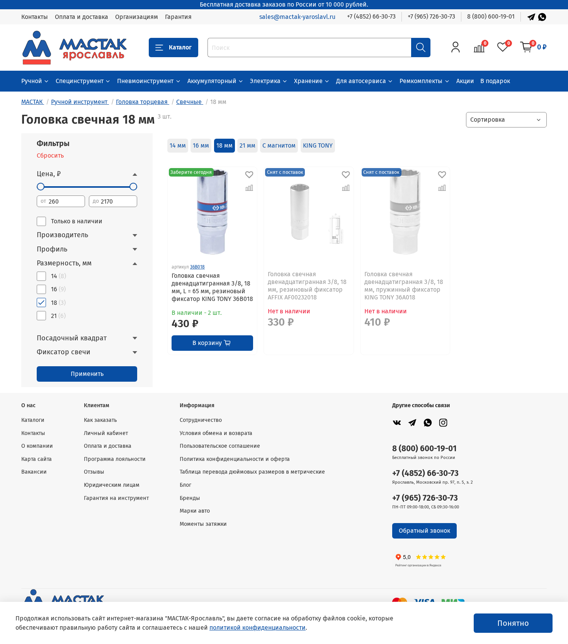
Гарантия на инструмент (116, 498)
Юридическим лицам (111, 485)
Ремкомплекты (421, 81)
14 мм (178, 145)
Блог (185, 485)
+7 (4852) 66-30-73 (371, 16)
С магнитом (279, 145)
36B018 (197, 267)
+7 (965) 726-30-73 (431, 16)
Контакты (34, 16)
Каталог (180, 47)
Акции (465, 81)
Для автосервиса (361, 81)
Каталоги (32, 420)
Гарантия (178, 16)
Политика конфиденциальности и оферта (235, 459)
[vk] (396, 422)
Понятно (513, 623)
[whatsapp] (427, 422)
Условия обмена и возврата (216, 433)
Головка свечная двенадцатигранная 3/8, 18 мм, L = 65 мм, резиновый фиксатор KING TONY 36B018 (212, 287)
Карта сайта (36, 459)
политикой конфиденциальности (257, 627)
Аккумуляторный (211, 81)
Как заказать (100, 420)
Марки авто (195, 511)
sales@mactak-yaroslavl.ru (297, 16)
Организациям (136, 16)
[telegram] (412, 422)
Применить (87, 373)
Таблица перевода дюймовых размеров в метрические (252, 472)
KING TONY (318, 145)
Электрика (265, 81)
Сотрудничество (201, 420)
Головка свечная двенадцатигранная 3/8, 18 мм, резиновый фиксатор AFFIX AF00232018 (307, 285)
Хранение (308, 81)
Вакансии (34, 472)
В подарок (495, 81)
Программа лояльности (115, 459)
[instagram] (443, 422)
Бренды (190, 498)
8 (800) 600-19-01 (491, 16)
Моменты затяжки (203, 524)
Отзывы (94, 472)
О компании (37, 446)
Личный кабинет (106, 433)
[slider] (40, 186)
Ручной (31, 81)
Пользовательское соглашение (220, 446)
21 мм (247, 145)
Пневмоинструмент (145, 81)
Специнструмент (80, 81)
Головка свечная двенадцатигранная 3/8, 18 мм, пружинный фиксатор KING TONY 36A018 (403, 285)
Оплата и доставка (81, 16)
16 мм (201, 145)
